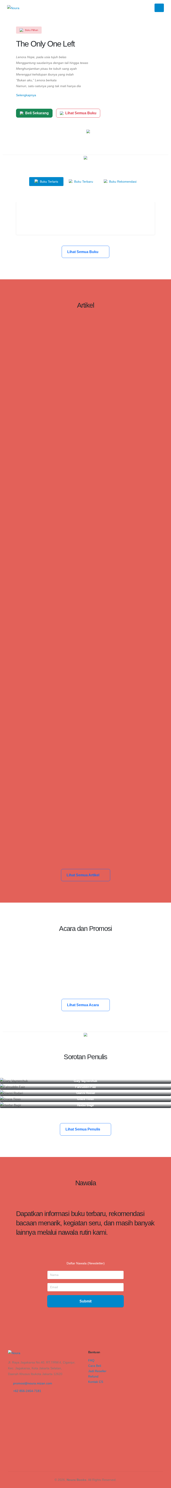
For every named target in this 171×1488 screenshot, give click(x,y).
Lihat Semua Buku (80, 113)
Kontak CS (95, 1382)
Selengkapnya (26, 95)
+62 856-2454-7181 (27, 1391)
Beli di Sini (85, 222)
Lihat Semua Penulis (83, 1129)
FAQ (91, 1360)
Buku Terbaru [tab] (83, 181)
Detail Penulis (83, 1082)
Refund (93, 1376)
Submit (85, 1301)
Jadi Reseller (97, 1371)
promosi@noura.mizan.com (32, 1383)
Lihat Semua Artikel (83, 875)
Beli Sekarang (37, 113)
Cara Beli (94, 1365)
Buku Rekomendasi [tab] (122, 181)
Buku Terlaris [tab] (48, 181)
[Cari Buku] (89, 1387)
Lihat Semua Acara (83, 1005)
